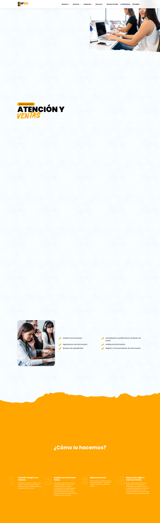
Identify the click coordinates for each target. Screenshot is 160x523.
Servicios (76, 4)
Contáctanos (125, 4)
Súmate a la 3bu (112, 4)
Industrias (87, 4)
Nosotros (65, 4)
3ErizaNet (135, 4)
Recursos (99, 4)
